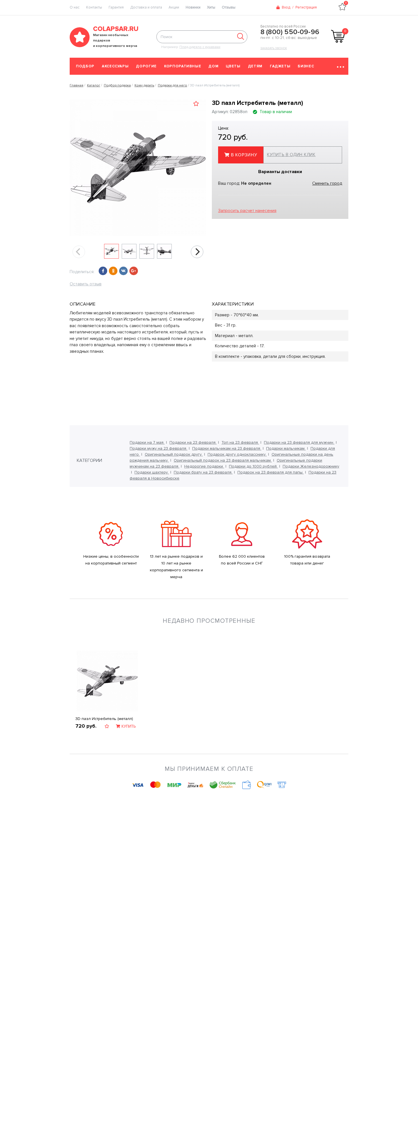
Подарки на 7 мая (147, 442)
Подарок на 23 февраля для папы (270, 472)
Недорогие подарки (204, 466)
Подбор (85, 66)
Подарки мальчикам (286, 448)
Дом (213, 66)
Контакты (94, 7)
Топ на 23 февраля (240, 442)
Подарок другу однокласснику (237, 454)
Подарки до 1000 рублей (253, 466)
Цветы (233, 66)
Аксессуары (115, 66)
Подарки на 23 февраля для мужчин (299, 442)
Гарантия (116, 7)
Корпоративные (182, 66)
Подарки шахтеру (151, 472)
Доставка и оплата (146, 7)
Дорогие (146, 66)
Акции (174, 7)
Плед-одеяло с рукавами (199, 47)
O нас (75, 7)
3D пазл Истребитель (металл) (104, 718)
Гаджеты (280, 66)
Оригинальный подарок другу (174, 454)
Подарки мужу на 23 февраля (158, 448)
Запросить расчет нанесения (247, 210)
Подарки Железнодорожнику (311, 466)
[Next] (197, 252)
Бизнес (306, 66)
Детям (255, 66)
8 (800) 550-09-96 (289, 32)
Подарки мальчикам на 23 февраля (226, 448)
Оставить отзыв (86, 284)
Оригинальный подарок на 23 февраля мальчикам (223, 460)
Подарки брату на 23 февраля (203, 472)
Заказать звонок (273, 48)
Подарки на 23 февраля (193, 442)
